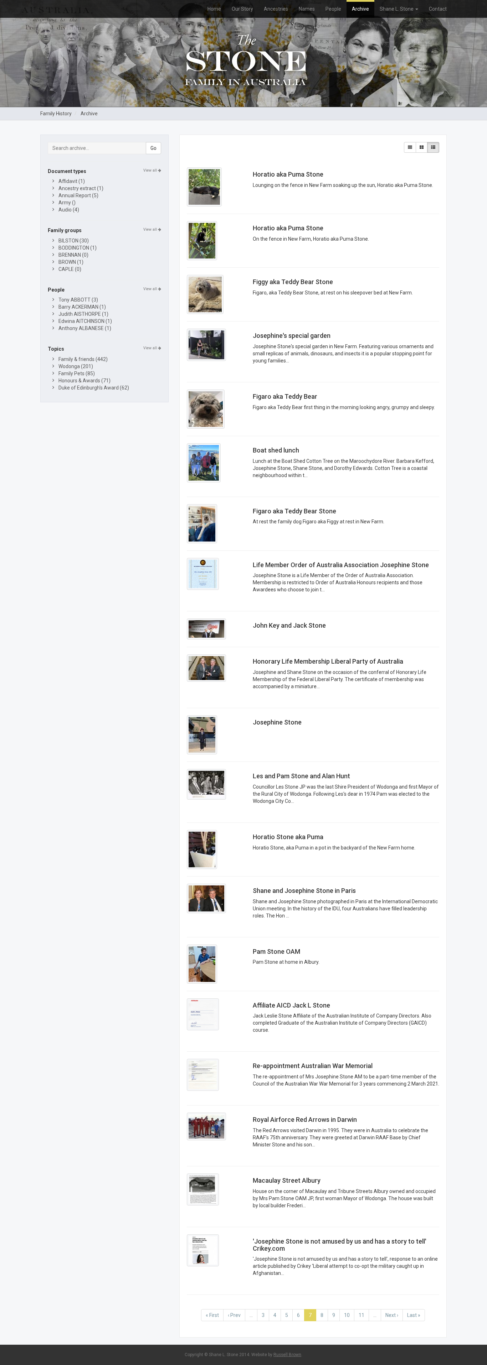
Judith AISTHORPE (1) (83, 314)
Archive (360, 9)
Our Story (242, 9)
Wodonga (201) (75, 366)
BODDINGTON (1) (77, 248)
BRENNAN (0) (73, 255)
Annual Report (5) (78, 195)
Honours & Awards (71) (84, 380)
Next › (391, 1315)
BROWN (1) (70, 262)
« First (212, 1315)
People (333, 9)
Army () (67, 202)
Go (153, 148)
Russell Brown (287, 1354)
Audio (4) (68, 210)
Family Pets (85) (76, 373)
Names (307, 9)
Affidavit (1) (71, 181)
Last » (413, 1315)
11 (361, 1315)
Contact (438, 9)
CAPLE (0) (69, 269)
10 (347, 1315)
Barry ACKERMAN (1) (82, 307)
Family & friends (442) (83, 359)
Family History (56, 113)
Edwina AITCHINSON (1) (85, 321)
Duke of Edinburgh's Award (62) (93, 388)
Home (214, 9)
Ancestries (276, 9)
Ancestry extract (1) (80, 188)
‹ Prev (234, 1315)
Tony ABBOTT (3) (78, 300)
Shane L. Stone (397, 9)
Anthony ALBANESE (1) (84, 328)
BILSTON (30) (73, 241)
